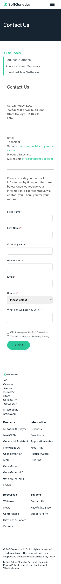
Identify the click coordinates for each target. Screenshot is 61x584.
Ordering (36, 460)
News (6, 507)
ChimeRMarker (12, 453)
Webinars (9, 501)
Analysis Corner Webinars (22, 66)
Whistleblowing (11, 568)
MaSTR (8, 460)
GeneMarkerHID (13, 472)
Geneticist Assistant (15, 441)
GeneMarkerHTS (13, 478)
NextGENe (9, 435)
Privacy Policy (40, 336)
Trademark (40, 565)
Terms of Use (26, 565)
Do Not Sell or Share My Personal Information (26, 562)
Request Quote (40, 453)
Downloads (37, 435)
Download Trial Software (22, 72)
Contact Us (37, 501)
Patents (8, 526)
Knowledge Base (41, 507)
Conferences (11, 513)
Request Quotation (18, 60)
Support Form (39, 513)
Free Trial (37, 447)
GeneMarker (11, 466)
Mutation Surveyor (14, 429)
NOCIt (7, 484)
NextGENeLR (11, 447)
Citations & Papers (14, 520)
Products (36, 429)
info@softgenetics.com (37, 158)
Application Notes (42, 441)
